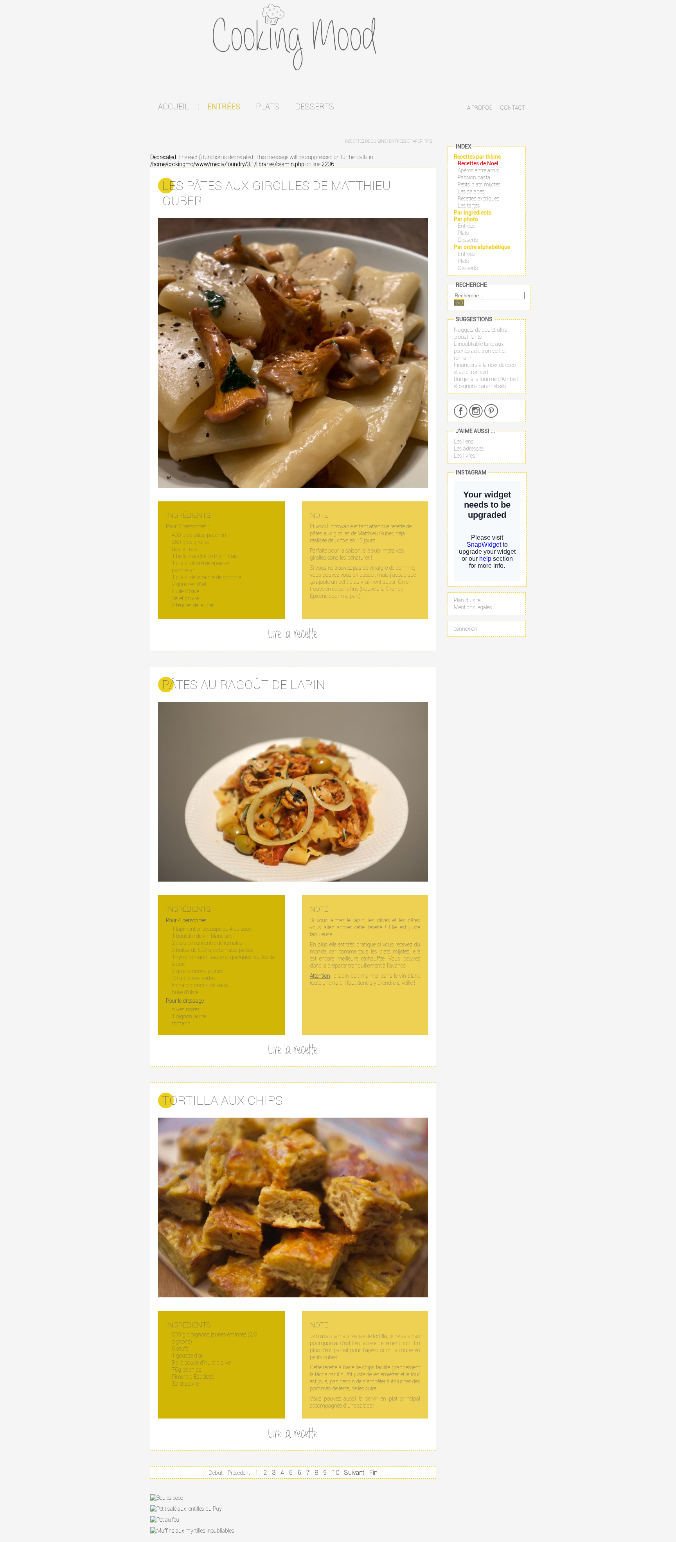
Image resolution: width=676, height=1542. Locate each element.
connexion (465, 628)
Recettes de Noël (478, 163)
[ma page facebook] (460, 411)
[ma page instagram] (476, 411)
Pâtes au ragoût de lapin (243, 684)
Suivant (354, 1472)
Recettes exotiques (479, 198)
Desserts (314, 106)
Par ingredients (472, 212)
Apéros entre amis (478, 170)
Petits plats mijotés (479, 184)
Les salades (471, 191)
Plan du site (467, 600)
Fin (373, 1472)
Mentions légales (473, 607)
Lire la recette (293, 635)
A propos (479, 107)
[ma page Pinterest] (491, 411)
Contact (512, 107)
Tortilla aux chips (222, 1100)
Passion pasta (474, 177)
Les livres (464, 455)
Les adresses (469, 448)
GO (459, 303)
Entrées (223, 106)
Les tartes (469, 205)
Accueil (173, 106)
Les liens (464, 441)
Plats (267, 106)
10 (335, 1472)
